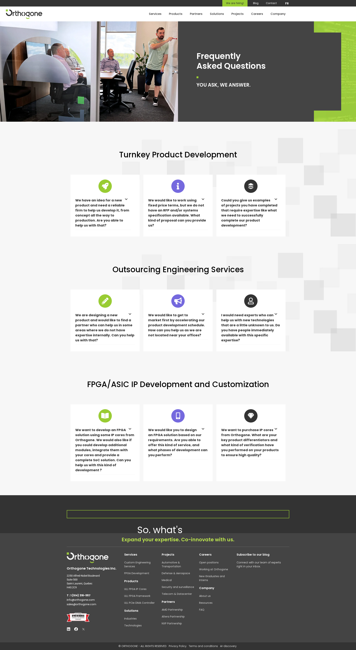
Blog (255, 3)
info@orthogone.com (81, 600)
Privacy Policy (178, 646)
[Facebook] (76, 629)
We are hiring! (235, 3)
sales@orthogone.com (81, 604)
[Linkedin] (68, 629)
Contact (271, 3)
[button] (103, 214)
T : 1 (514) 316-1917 (78, 595)
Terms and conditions (203, 646)
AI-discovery (228, 646)
